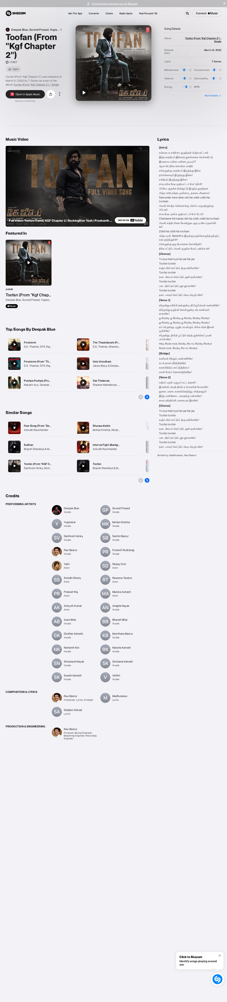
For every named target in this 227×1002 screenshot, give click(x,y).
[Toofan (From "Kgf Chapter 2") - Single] (29, 274)
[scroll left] (140, 397)
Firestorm (30, 342)
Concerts (94, 13)
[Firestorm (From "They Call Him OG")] (38, 363)
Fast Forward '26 (148, 13)
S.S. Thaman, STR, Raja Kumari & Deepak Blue (51, 346)
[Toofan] (83, 466)
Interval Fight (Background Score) (113, 444)
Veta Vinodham (102, 361)
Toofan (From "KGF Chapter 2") (43, 464)
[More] (66, 344)
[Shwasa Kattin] (83, 427)
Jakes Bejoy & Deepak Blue (109, 365)
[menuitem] (75, 13)
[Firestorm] (38, 344)
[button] (224, 3)
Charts (109, 13)
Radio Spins (126, 13)
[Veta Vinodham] (106, 363)
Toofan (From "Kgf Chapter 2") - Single (36, 84)
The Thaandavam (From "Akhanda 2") (116, 342)
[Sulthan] (14, 447)
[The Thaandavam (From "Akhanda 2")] (106, 344)
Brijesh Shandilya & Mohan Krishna (44, 449)
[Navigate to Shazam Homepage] (16, 13)
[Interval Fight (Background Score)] (83, 447)
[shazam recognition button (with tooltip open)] (217, 979)
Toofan (97, 464)
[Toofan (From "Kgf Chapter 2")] (84, 93)
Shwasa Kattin (102, 425)
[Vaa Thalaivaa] (106, 382)
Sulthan (28, 444)
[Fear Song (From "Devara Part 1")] (14, 427)
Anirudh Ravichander (36, 430)
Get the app (75, 13)
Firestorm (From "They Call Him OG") (46, 361)
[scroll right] (147, 397)
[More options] (60, 94)
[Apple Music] (12, 306)
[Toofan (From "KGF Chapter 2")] (14, 466)
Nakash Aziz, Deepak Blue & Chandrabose (49, 384)
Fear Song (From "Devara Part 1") (44, 425)
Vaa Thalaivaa (101, 380)
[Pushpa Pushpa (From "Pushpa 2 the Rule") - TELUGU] (38, 382)
